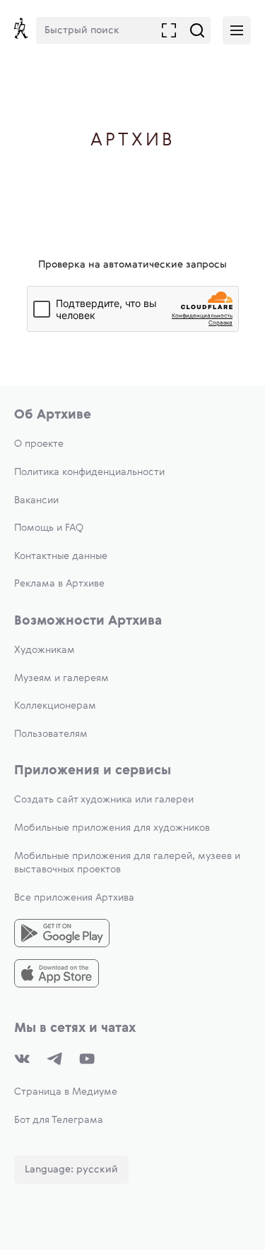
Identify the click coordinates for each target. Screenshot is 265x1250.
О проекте (39, 444)
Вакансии (36, 500)
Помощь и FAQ (48, 528)
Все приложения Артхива (74, 898)
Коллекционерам (55, 706)
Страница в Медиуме (65, 1092)
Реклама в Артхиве (59, 584)
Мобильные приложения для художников (112, 828)
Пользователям (51, 734)
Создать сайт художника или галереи (104, 800)
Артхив (132, 141)
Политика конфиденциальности (89, 472)
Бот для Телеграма (58, 1120)
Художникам (44, 650)
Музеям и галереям (61, 678)
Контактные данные (60, 556)
